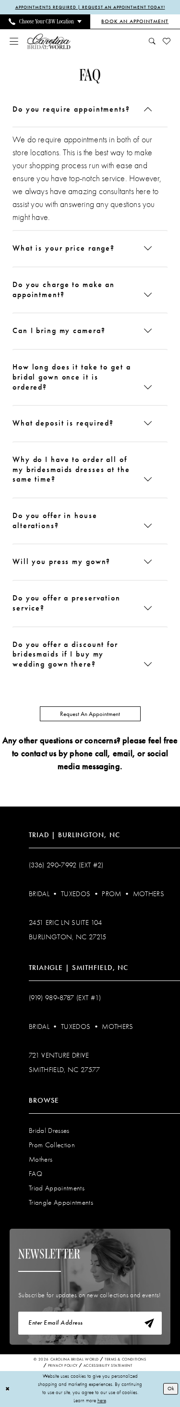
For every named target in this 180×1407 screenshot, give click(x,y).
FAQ (35, 1173)
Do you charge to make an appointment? (63, 289)
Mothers (148, 893)
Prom (111, 893)
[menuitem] (45, 21)
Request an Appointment (90, 713)
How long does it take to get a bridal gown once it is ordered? (71, 376)
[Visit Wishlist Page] (166, 41)
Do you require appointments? (71, 109)
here (101, 1400)
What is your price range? (63, 248)
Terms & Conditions (125, 1359)
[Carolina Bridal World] (49, 41)
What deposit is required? (63, 422)
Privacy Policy (63, 1365)
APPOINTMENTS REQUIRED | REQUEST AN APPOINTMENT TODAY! (90, 7)
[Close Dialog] (7, 1389)
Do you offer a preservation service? (66, 602)
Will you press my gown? (61, 561)
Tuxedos (75, 893)
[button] (14, 41)
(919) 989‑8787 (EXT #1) (65, 997)
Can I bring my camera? (58, 330)
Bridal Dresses (49, 1130)
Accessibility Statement (108, 1365)
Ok (171, 1388)
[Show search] (152, 41)
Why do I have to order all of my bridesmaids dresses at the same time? (71, 469)
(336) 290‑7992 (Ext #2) (66, 865)
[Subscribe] (149, 1323)
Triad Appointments (56, 1188)
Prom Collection (52, 1145)
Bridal (39, 893)
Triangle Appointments (61, 1202)
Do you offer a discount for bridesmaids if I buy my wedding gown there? (65, 654)
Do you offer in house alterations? (54, 520)
